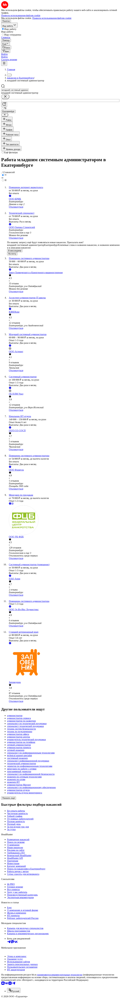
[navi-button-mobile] (4, 63)
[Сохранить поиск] (4, 104)
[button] (4, 54)
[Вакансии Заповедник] (63, 663)
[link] (6, 47)
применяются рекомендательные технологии (59, 974)
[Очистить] (5, 96)
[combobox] (14, 90)
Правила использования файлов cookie (51, 18)
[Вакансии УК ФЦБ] (63, 520)
